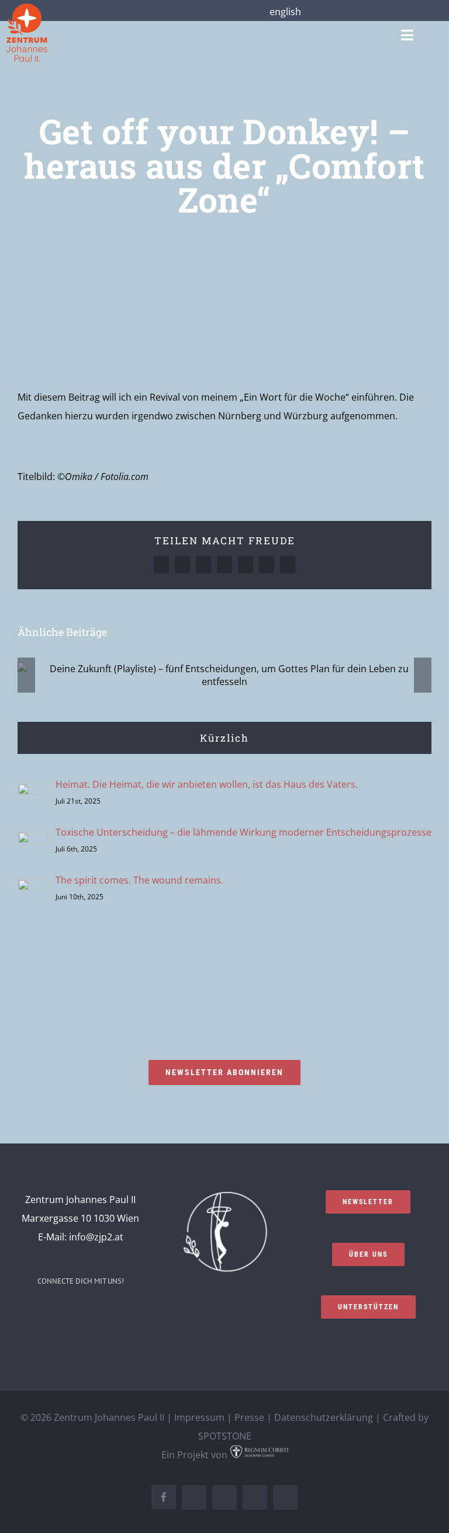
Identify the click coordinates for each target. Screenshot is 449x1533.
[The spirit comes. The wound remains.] (33, 888)
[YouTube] (88, 1313)
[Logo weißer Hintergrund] (26, 8)
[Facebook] (40, 1313)
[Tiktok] (119, 1313)
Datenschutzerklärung (323, 1417)
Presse (249, 1417)
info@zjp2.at (96, 1236)
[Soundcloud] (72, 1313)
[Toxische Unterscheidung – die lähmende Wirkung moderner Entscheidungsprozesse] (33, 841)
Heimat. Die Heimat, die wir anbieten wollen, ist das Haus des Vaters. (207, 784)
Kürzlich (224, 738)
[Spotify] (104, 1313)
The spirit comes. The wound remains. (139, 880)
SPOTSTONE (224, 1436)
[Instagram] (56, 1313)
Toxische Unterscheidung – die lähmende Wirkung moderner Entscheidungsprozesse (243, 832)
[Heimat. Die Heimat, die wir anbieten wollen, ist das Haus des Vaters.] (33, 792)
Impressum (199, 1417)
